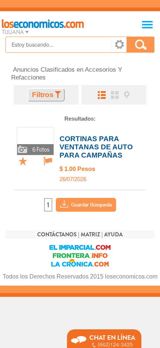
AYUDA (113, 235)
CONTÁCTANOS (57, 235)
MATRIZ (90, 235)
